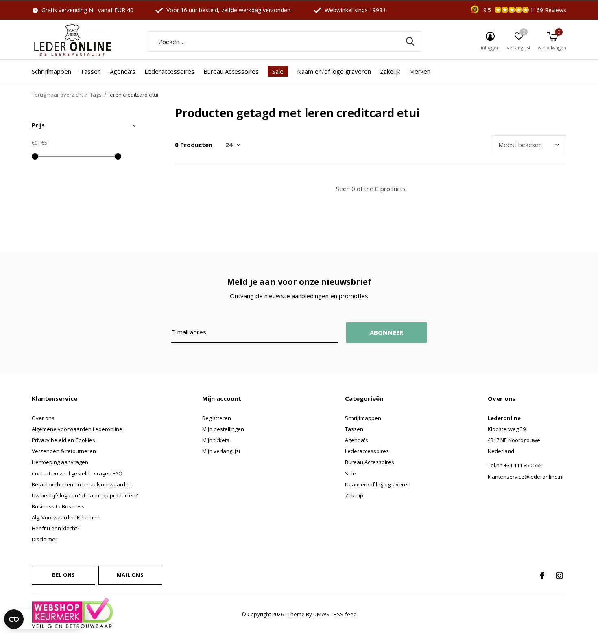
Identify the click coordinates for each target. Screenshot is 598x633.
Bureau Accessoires (231, 71)
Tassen (90, 71)
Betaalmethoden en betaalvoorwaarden (82, 484)
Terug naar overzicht (57, 94)
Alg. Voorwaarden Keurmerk (66, 517)
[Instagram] (559, 576)
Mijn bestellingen (223, 429)
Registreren (216, 418)
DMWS (321, 614)
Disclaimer (44, 539)
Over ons (43, 418)
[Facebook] (542, 576)
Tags (96, 94)
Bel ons (63, 574)
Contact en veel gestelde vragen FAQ (77, 473)
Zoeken (410, 41)
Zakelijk (390, 71)
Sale (278, 71)
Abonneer (387, 332)
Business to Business (58, 506)
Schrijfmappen (51, 71)
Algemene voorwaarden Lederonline (77, 429)
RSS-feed (345, 614)
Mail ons (130, 574)
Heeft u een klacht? (55, 528)
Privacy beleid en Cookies (63, 440)
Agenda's (122, 71)
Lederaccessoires (169, 71)
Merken (419, 71)
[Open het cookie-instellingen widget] (44, 619)
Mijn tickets (215, 440)
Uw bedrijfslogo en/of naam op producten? (85, 495)
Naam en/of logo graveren (334, 71)
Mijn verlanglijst (221, 451)
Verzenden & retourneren (64, 451)
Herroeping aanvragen (60, 462)
